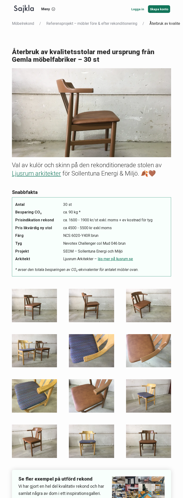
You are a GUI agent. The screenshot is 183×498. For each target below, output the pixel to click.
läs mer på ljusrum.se (115, 259)
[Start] (24, 9)
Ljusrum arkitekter (36, 173)
